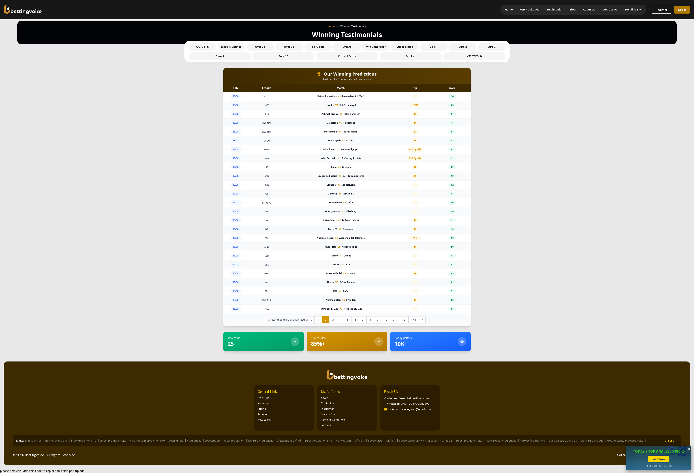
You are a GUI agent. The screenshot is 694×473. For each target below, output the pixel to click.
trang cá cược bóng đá (563, 440)
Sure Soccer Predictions (501, 440)
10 (385, 319)
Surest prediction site (469, 440)
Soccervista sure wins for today (419, 440)
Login (682, 9)
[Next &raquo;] (422, 319)
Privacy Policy (329, 414)
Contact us (328, 403)
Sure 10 (283, 56)
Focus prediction (234, 440)
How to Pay (264, 419)
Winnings (263, 403)
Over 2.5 (289, 46)
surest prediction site (113, 440)
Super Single (405, 46)
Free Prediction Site (84, 440)
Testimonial (554, 9)
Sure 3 (492, 46)
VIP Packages (529, 9)
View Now (659, 459)
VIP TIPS (473, 56)
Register (661, 10)
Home (509, 9)
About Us (589, 9)
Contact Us (609, 9)
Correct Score (347, 56)
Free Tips (263, 398)
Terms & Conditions (333, 419)
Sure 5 (220, 56)
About (324, 398)
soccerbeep (212, 440)
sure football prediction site (148, 440)
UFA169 (391, 440)
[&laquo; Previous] (311, 319)
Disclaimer (327, 408)
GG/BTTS (202, 46)
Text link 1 (631, 9)
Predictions (194, 440)
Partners (326, 425)
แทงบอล (447, 440)
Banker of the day (56, 440)
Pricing (262, 408)
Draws (347, 46)
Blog (572, 9)
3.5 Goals (318, 46)
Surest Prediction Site (319, 440)
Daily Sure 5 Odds (592, 440)
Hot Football (344, 440)
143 (403, 319)
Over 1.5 (260, 46)
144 (414, 319)
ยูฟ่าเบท (360, 440)
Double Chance (231, 46)
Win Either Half (376, 46)
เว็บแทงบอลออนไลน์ (289, 440)
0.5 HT (434, 46)
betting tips (176, 440)
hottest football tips (533, 440)
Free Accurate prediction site (625, 440)
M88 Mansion (33, 440)
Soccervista (375, 440)
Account (263, 414)
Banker (410, 56)
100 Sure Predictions (261, 440)
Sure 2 (463, 46)
